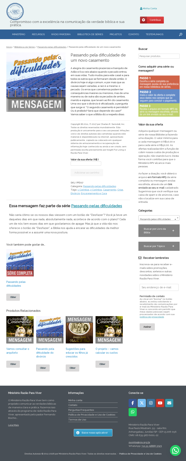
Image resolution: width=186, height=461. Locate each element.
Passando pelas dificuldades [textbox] (158, 219)
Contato (133, 34)
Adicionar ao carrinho (86, 172)
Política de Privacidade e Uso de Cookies (91, 414)
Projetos (116, 34)
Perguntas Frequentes (81, 410)
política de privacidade (152, 317)
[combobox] (159, 217)
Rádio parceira (61, 34)
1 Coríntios (83, 189)
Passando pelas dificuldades (51, 47)
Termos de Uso (77, 419)
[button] (180, 34)
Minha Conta (149, 8)
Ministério (18, 34)
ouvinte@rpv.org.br (139, 442)
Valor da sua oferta (85, 159)
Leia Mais (13, 425)
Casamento (109, 189)
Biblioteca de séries (90, 34)
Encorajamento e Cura (94, 193)
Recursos (38, 34)
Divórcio (75, 193)
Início (9, 47)
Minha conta (75, 400)
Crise (120, 189)
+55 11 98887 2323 (151, 446)
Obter (13, 297)
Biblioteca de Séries (24, 47)
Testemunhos (154, 34)
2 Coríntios (96, 189)
